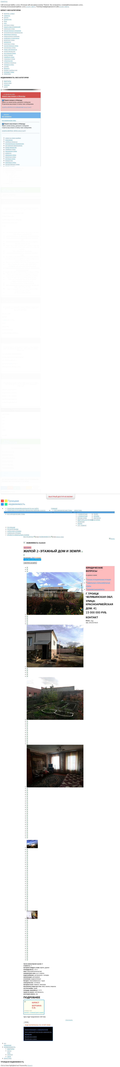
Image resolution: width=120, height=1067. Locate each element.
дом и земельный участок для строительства (38, 1032)
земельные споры (10, 155)
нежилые (81, 522)
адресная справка (14, 531)
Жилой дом (28, 1034)
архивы (96, 516)
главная (54, 508)
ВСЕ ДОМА (27, 548)
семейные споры (10, 149)
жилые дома (82, 518)
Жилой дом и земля (31, 1037)
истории (97, 520)
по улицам (11, 527)
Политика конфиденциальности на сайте (23, 508)
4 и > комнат (82, 525)
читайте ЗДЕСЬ (31, 7)
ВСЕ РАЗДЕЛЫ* (28, 537)
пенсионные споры (11, 151)
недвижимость (99, 512)
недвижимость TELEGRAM (35, 543)
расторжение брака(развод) (13, 145)
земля (80, 524)
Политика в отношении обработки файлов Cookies (26, 510)
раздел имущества (10, 147)
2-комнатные (83, 514)
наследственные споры (12, 164)
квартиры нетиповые (86, 520)
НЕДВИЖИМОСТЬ (45, 537)
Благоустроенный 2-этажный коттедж (36, 1030)
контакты (97, 518)
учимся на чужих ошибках (13, 138)
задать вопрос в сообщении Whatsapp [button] (16, 107)
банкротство (9, 161)
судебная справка (14, 533)
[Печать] (112, 539)
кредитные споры (10, 157)
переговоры (9, 140)
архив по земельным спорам (18, 535)
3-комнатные (83, 512)
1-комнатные (83, 516)
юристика (78, 510)
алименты (8, 153)
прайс (96, 514)
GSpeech (29, 1065)
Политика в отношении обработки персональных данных (29, 512)
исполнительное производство (14, 144)
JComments (69, 1020)
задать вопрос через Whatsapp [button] (14, 131)
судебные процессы (11, 142)
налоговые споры (10, 162)
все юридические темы (9, 120)
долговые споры (10, 159)
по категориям (12, 529)
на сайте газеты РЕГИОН (33, 559)
